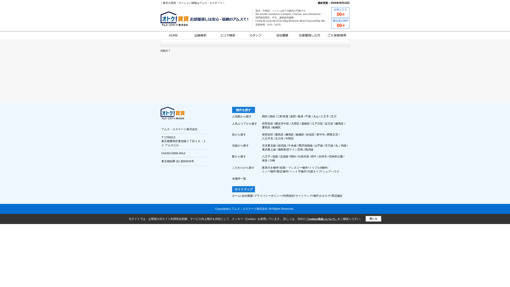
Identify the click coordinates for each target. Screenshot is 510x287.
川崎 (272, 160)
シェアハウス (331, 171)
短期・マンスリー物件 (294, 167)
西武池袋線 (306, 145)
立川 (333, 116)
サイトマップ (303, 195)
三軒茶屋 (283, 116)
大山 (316, 116)
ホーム (236, 195)
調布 (273, 116)
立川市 (279, 138)
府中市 (321, 134)
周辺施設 (336, 195)
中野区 (289, 138)
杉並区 (310, 134)
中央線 (292, 145)
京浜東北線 (269, 145)
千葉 (308, 116)
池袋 (275, 156)
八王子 (325, 116)
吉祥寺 (323, 156)
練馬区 (339, 123)
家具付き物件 (270, 167)
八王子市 (267, 138)
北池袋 (284, 156)
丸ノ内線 (340, 145)
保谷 (265, 160)
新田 (293, 116)
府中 (314, 156)
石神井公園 (336, 156)
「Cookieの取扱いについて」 (321, 219)
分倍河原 (303, 156)
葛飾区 (306, 123)
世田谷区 (268, 123)
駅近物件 (282, 171)
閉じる (373, 218)
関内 (265, 116)
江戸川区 (318, 123)
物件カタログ (321, 195)
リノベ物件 (269, 171)
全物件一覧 (239, 178)
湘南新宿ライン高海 (290, 149)
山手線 (319, 145)
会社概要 (247, 195)
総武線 (282, 145)
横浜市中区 (282, 123)
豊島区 (266, 127)
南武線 (309, 149)
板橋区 (276, 127)
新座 (301, 116)
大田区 (295, 123)
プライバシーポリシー (268, 195)
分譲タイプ (314, 171)
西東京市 (332, 134)
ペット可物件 (297, 171)
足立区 (329, 123)
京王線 (329, 145)
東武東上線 (269, 149)
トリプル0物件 (318, 167)
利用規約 (288, 195)
